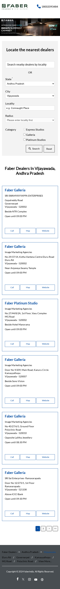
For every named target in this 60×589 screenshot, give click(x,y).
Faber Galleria (15, 190)
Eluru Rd (6, 557)
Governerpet (23, 557)
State (9, 79)
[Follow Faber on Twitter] (23, 579)
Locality (9, 103)
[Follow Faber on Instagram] (30, 579)
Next (49, 528)
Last (55, 528)
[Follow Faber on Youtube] (36, 579)
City (7, 91)
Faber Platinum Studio (21, 303)
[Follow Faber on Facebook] (17, 579)
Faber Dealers (9, 552)
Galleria (30, 134)
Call (12, 230)
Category (10, 129)
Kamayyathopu (42, 557)
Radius (9, 115)
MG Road (7, 561)
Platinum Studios (36, 139)
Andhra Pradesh (30, 552)
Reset (49, 148)
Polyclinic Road (25, 561)
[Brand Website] (43, 579)
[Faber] (15, 6)
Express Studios (35, 129)
